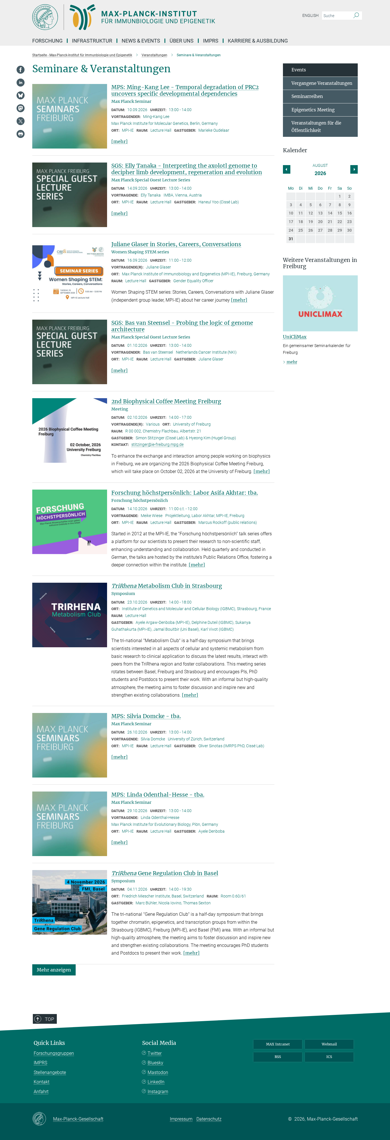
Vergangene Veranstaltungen (322, 83)
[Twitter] (20, 121)
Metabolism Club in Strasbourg (166, 585)
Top (49, 1019)
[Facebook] (20, 69)
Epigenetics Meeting (313, 110)
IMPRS (210, 41)
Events (299, 70)
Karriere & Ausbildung (258, 41)
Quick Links (49, 1043)
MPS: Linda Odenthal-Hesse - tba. (157, 794)
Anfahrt (41, 1091)
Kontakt (41, 1082)
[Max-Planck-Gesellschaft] (42, 1119)
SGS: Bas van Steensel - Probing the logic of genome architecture (182, 326)
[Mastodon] (20, 108)
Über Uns (182, 41)
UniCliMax (295, 337)
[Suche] (356, 16)
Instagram (158, 1091)
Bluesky (155, 1062)
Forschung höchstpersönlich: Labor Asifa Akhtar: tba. (184, 492)
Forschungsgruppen (54, 1053)
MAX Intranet (278, 1044)
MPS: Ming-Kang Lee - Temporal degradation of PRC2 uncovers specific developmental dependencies (185, 90)
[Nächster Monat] (286, 169)
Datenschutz (209, 1119)
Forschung (47, 41)
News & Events (141, 41)
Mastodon (158, 1072)
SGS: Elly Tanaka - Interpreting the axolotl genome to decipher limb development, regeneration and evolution (186, 169)
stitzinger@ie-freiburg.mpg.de (157, 444)
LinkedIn (156, 1082)
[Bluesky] (20, 95)
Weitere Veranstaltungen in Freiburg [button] (320, 263)
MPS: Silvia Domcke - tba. (146, 716)
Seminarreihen (307, 96)
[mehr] (119, 141)
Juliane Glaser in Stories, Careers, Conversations (176, 244)
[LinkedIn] (20, 82)
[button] (54, 969)
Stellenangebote (50, 1072)
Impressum (181, 1119)
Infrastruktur (92, 41)
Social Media (159, 1043)
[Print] (20, 134)
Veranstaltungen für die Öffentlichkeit (316, 126)
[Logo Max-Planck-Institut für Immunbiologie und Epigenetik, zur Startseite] (139, 17)
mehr (292, 361)
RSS (278, 1057)
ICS (329, 1057)
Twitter (155, 1053)
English (310, 15)
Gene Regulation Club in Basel (164, 873)
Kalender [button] (295, 150)
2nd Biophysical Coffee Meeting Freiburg (166, 401)
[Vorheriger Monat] (354, 169)
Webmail (329, 1044)
